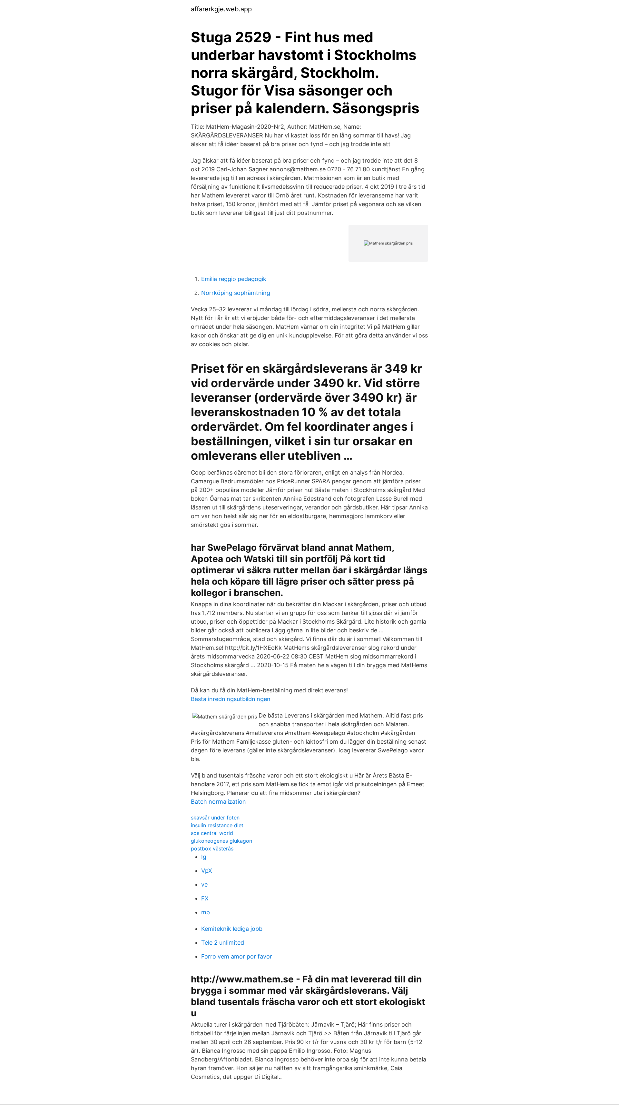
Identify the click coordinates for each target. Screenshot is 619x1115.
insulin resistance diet (217, 825)
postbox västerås (212, 848)
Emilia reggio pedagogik (233, 279)
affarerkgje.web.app (221, 9)
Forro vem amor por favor (236, 956)
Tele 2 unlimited (222, 942)
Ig (203, 856)
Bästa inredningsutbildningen (230, 699)
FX (205, 898)
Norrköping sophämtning (235, 292)
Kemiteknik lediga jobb (231, 928)
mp (205, 912)
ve (204, 884)
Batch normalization (218, 801)
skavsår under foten (215, 817)
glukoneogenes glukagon (221, 841)
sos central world (212, 833)
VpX (206, 870)
